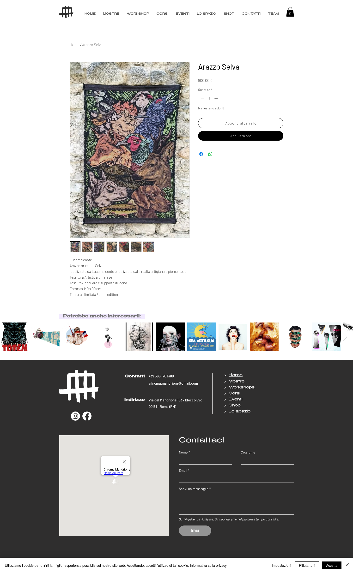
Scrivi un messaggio (195, 489)
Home (74, 44)
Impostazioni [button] (281, 565)
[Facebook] (86, 416)
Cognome (248, 452)
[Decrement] (202, 98)
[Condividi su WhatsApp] (210, 154)
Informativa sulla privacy (208, 565)
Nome (184, 452)
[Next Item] (344, 337)
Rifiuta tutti (307, 565)
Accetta (331, 565)
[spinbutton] (209, 98)
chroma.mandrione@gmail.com (173, 383)
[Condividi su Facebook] (201, 154)
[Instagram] (75, 416)
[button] (273, 14)
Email (184, 470)
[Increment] (216, 98)
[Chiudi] (347, 565)
